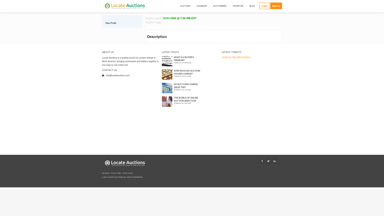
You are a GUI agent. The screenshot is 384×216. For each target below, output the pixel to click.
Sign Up (276, 5)
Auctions (185, 6)
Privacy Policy (116, 173)
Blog (252, 6)
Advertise (238, 6)
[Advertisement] (192, 132)
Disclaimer (106, 173)
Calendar (202, 6)
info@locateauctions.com (118, 75)
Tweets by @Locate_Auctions (236, 57)
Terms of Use (128, 173)
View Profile (110, 22)
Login (265, 5)
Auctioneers (219, 6)
